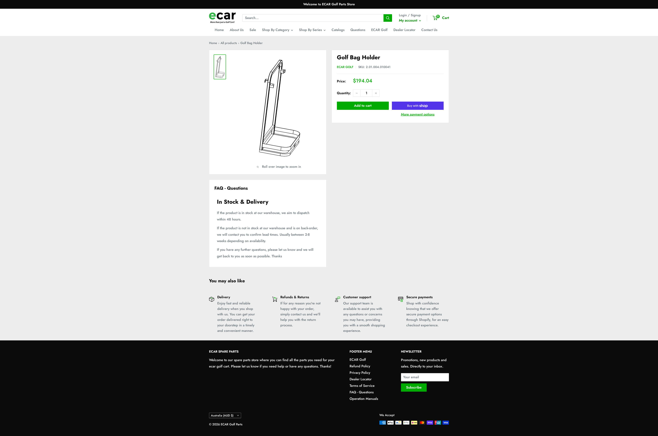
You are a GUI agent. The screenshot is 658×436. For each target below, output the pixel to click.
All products (229, 43)
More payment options (417, 114)
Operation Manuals (364, 398)
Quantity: (344, 93)
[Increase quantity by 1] (376, 93)
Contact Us (429, 29)
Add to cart (362, 105)
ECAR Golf (379, 29)
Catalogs (338, 29)
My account (408, 20)
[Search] (387, 18)
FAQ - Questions (362, 392)
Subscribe (414, 387)
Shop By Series (310, 29)
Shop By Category (275, 29)
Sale (252, 29)
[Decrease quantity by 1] (356, 93)
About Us (236, 29)
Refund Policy (360, 366)
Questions (357, 29)
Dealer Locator (404, 29)
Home (219, 29)
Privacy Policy (360, 372)
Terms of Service (362, 385)
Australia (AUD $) (222, 415)
